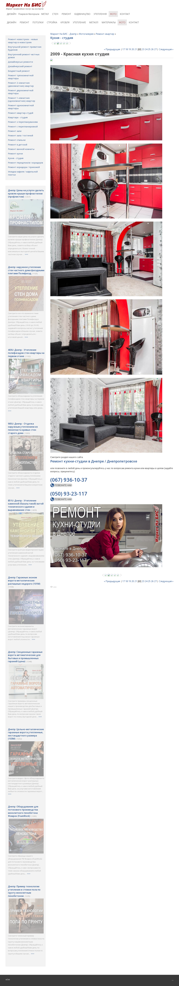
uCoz (8, 979)
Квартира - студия (18, 117)
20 (132, 49)
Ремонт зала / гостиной (20, 135)
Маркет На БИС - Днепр (63, 33)
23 (143, 49)
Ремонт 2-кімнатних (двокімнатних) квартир (21, 84)
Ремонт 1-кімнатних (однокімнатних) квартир (21, 99)
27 (155, 49)
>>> (26, 254)
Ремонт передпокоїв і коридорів (25, 162)
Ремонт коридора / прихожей (24, 167)
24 (146, 49)
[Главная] (27, 1)
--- (172, 980)
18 (126, 49)
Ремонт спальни (16, 140)
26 (152, 49)
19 (129, 49)
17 (123, 49)
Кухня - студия (15, 158)
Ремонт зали (14, 131)
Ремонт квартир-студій (20, 112)
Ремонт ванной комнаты (21, 149)
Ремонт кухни (15, 153)
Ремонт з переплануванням (23, 121)
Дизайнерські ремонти (20, 61)
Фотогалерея (86, 33)
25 (149, 49)
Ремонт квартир (105, 33)
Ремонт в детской (17, 144)
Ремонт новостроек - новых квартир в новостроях (23, 41)
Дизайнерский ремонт (20, 66)
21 (136, 49)
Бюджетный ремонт (19, 70)
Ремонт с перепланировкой (23, 126)
